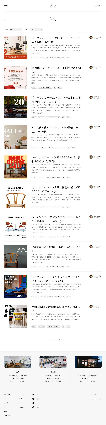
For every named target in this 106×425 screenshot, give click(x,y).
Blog (5, 411)
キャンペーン (42, 57)
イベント (34, 57)
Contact (21, 407)
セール (48, 147)
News (5, 407)
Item (5, 398)
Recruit (21, 403)
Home (5, 19)
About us (21, 394)
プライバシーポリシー (94, 394)
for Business (22, 399)
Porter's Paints (8, 415)
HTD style (7, 394)
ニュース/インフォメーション (53, 57)
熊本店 (68, 57)
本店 (63, 57)
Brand (6, 403)
